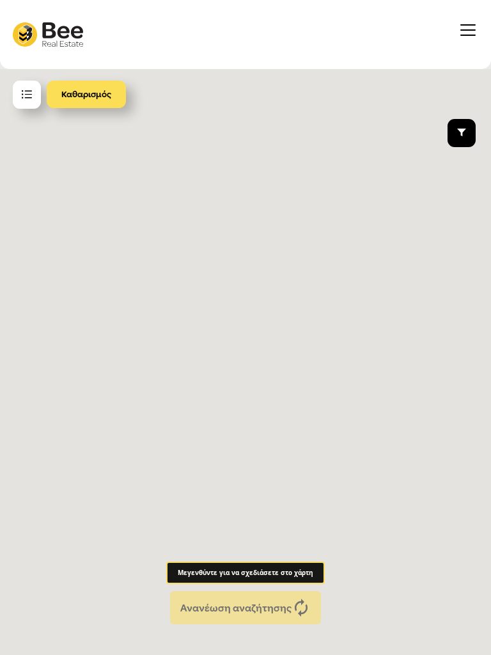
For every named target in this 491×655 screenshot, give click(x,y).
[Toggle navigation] (468, 35)
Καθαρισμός (86, 94)
